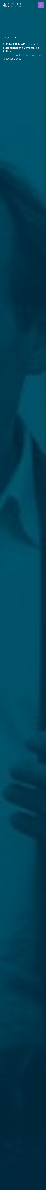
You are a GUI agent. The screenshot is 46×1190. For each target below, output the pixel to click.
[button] (41, 5)
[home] (12, 5)
